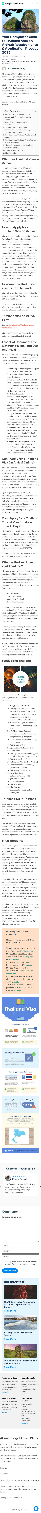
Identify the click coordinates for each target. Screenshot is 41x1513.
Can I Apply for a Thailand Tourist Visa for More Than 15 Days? (20, 141)
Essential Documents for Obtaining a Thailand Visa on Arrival (18, 131)
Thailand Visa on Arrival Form (16, 127)
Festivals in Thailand (12, 148)
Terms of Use (18, 1498)
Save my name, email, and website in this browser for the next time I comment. (21, 1262)
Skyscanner (28, 951)
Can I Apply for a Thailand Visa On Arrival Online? (20, 136)
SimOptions (11, 974)
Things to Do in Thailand (14, 150)
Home (4, 59)
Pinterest (3, 1474)
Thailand (12, 59)
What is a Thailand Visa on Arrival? (17, 114)
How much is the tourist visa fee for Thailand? (18, 123)
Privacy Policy (5, 1498)
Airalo (28, 971)
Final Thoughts (10, 153)
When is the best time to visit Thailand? (19, 145)
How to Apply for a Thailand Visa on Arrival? (18, 118)
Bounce (28, 965)
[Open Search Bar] (32, 3)
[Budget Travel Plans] (13, 3)
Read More (10, 1311)
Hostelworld (14, 960)
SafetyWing (16, 990)
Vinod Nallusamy (16, 68)
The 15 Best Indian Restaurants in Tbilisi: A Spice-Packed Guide (19, 1304)
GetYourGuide (12, 982)
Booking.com (27, 957)
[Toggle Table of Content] (34, 111)
